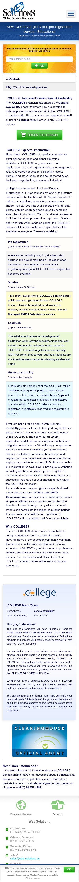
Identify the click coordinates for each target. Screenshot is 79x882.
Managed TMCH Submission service (31, 314)
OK (69, 869)
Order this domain (43, 135)
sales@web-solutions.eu (25, 858)
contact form (27, 119)
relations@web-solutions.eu (51, 783)
